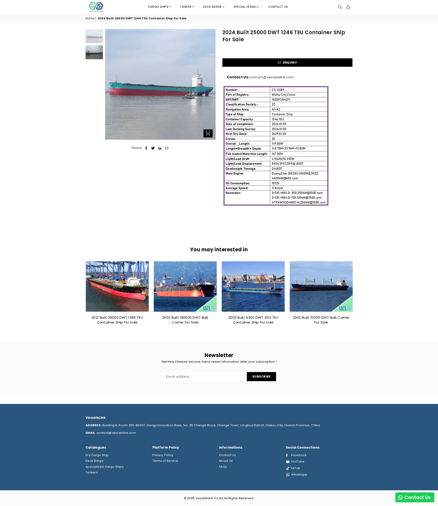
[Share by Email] (167, 147)
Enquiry (289, 62)
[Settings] (348, 6)
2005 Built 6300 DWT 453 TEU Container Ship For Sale (253, 320)
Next (212, 84)
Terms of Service (165, 461)
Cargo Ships (158, 7)
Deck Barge (95, 461)
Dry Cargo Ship (97, 455)
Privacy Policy (162, 455)
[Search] (340, 6)
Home (90, 18)
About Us (226, 461)
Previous (109, 84)
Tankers (92, 472)
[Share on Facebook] (146, 147)
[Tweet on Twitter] (153, 147)
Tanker (185, 7)
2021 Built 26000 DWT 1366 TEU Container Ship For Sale (117, 320)
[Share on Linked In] (160, 147)
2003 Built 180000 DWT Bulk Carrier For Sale (185, 320)
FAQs (223, 467)
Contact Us (278, 7)
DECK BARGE (212, 7)
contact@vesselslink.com (271, 77)
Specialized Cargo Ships (105, 467)
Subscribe (261, 376)
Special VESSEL (245, 7)
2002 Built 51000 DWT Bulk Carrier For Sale (321, 320)
